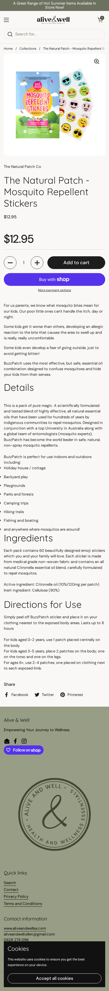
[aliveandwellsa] (53, 20)
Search (10, 882)
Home (8, 48)
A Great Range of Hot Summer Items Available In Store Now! (54, 5)
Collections (28, 48)
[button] (100, 20)
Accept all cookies (54, 978)
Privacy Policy (16, 896)
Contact (11, 889)
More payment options (54, 290)
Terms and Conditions (23, 903)
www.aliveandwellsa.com (25, 928)
